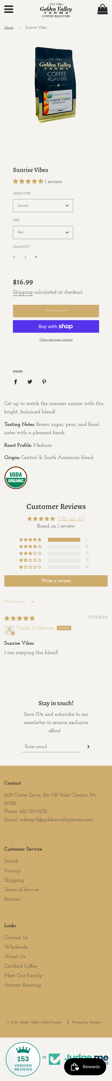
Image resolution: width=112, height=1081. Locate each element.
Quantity (21, 247)
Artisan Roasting (22, 985)
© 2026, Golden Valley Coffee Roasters (34, 1022)
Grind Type (21, 193)
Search (11, 861)
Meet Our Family (23, 975)
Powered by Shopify (86, 1022)
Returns (12, 899)
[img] (19, 618)
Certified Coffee (20, 966)
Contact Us (16, 937)
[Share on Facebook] (17, 382)
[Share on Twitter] (30, 382)
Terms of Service (21, 890)
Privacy (12, 871)
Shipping (23, 292)
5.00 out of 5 (71, 519)
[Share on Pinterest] (44, 382)
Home (8, 27)
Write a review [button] (56, 581)
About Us (14, 956)
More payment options (56, 339)
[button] (29, 181)
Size (16, 220)
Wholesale (16, 947)
